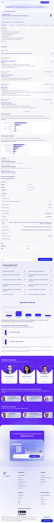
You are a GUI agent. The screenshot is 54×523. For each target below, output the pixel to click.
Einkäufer (20, 477)
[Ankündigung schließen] (47, 7)
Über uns (20, 497)
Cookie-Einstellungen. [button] (18, 520)
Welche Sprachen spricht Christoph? (36, 271)
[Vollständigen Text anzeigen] (26, 43)
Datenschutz (43, 499)
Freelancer (43, 475)
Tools (19, 499)
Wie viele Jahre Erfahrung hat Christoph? (11, 274)
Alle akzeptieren (47, 520)
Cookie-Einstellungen (45, 495)
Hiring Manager (21, 475)
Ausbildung (45, 25)
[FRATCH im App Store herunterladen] (22, 512)
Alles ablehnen (47, 517)
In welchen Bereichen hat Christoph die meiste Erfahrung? (13, 285)
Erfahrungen (12, 25)
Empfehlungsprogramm (46, 477)
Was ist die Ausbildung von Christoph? (37, 289)
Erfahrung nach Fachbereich (34, 25)
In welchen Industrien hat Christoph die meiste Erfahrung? (38, 280)
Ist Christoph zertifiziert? (8, 294)
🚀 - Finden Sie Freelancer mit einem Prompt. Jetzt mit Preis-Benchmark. (25, 7)
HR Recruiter (21, 479)
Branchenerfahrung (21, 25)
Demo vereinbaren (44, 2)
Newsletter (20, 488)
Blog (19, 501)
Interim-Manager (21, 481)
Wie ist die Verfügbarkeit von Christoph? (37, 294)
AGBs (42, 497)
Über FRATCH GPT (22, 485)
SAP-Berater (20, 483)
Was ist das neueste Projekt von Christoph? (12, 279)
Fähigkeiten (4, 25)
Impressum (43, 503)
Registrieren (43, 481)
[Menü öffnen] (51, 2)
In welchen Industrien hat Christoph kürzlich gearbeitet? (38, 285)
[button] (19, 22)
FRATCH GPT (21, 495)
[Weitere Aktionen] (3, 259)
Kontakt (42, 501)
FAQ (19, 503)
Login (42, 483)
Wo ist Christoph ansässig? (8, 271)
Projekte (42, 479)
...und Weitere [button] (26, 111)
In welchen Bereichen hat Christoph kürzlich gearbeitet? (12, 290)
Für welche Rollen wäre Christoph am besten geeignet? (38, 275)
